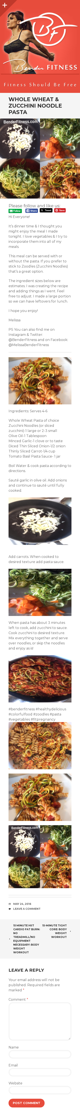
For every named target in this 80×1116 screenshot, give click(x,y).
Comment (18, 1000)
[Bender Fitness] (40, 49)
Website (15, 1083)
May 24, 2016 (22, 903)
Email (13, 1065)
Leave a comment (27, 908)
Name (14, 1047)
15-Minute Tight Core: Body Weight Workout (54, 931)
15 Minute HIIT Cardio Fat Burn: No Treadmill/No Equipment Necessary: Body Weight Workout (26, 939)
